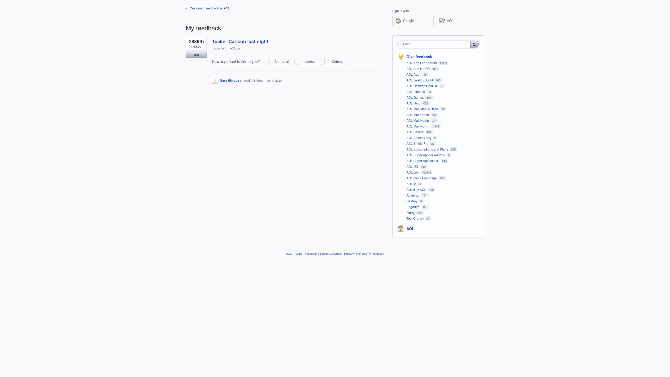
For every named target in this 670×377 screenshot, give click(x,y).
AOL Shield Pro (417, 143)
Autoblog (413, 195)
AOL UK (412, 166)
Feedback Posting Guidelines (323, 253)
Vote (196, 55)
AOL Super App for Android (426, 155)
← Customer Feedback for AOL (208, 8)
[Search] (474, 44)
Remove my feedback (370, 253)
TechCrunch (415, 218)
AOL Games (415, 97)
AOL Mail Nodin (418, 120)
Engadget (413, 206)
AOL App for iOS (418, 68)
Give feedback (419, 56)
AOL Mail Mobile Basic (422, 109)
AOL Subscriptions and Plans (427, 149)
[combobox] (435, 44)
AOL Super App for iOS (423, 160)
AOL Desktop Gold (420, 80)
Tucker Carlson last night (240, 41)
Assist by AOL (416, 189)
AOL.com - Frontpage (422, 178)
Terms (298, 253)
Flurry (410, 212)
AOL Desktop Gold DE (422, 86)
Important (312, 62)
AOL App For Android (422, 62)
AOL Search (415, 132)
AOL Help (413, 103)
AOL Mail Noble (418, 114)
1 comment (219, 48)
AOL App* (413, 74)
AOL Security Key (419, 137)
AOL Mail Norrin (418, 126)
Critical (340, 62)
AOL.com (236, 48)
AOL (410, 228)
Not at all (284, 62)
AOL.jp (411, 183)
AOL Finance (416, 91)
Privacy (349, 253)
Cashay (412, 201)
